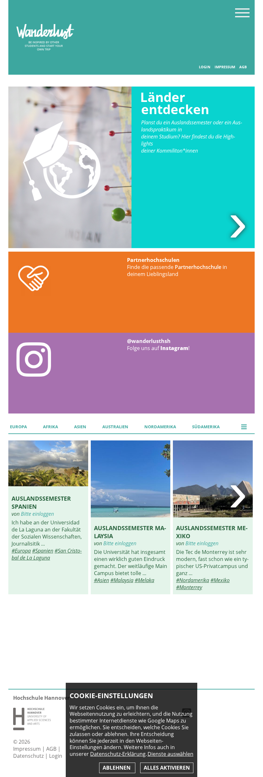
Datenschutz (29, 755)
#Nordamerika (192, 580)
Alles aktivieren (167, 767)
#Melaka (144, 580)
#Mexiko (220, 580)
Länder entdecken (174, 103)
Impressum (225, 67)
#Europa (21, 550)
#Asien (101, 580)
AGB (243, 67)
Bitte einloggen (37, 513)
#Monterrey (189, 587)
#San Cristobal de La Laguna (47, 554)
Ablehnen (117, 767)
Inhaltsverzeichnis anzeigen (242, 12)
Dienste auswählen (170, 754)
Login (204, 67)
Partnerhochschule (198, 267)
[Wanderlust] (45, 56)
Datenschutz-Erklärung (118, 753)
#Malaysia (121, 580)
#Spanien (42, 550)
